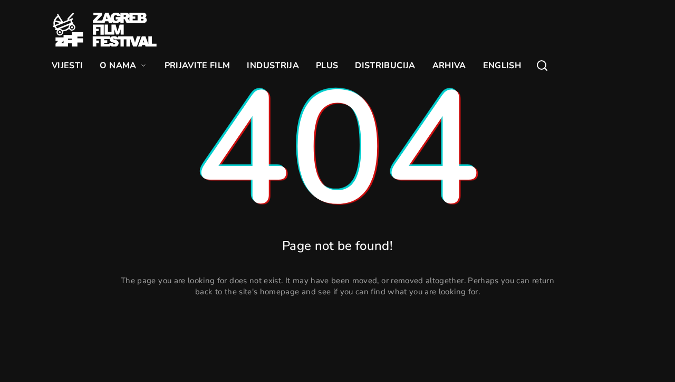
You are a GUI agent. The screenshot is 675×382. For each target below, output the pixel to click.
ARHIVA (449, 65)
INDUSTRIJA (273, 65)
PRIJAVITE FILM (197, 65)
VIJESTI (67, 65)
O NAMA (118, 65)
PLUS (327, 65)
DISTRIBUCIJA (385, 65)
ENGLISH (502, 65)
